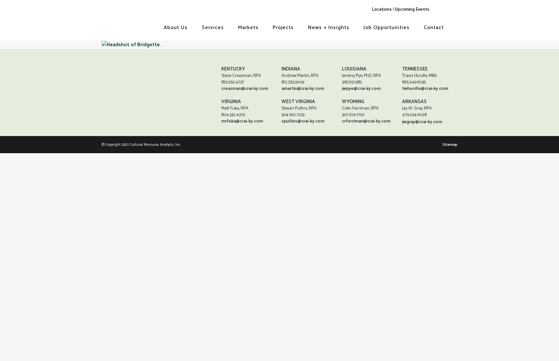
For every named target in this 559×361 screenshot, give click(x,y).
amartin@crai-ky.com (302, 88)
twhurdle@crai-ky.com (425, 88)
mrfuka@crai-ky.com (242, 121)
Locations (382, 9)
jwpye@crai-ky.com (361, 88)
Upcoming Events (412, 9)
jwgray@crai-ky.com (422, 122)
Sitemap (450, 145)
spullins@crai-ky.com (302, 121)
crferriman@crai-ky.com (366, 121)
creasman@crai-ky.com (244, 88)
